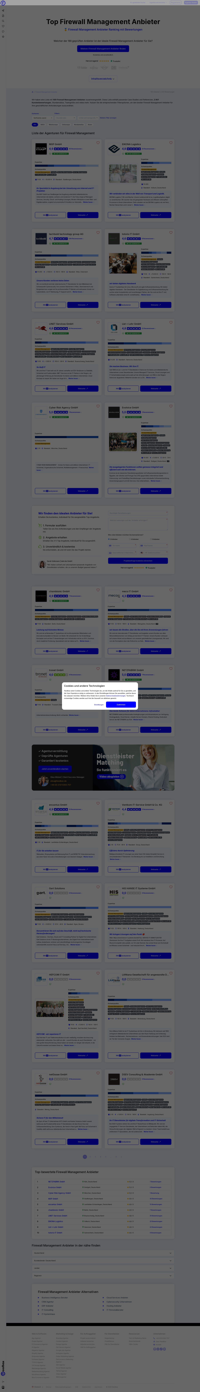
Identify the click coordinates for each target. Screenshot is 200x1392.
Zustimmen (121, 705)
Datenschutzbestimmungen (116, 696)
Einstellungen (99, 705)
